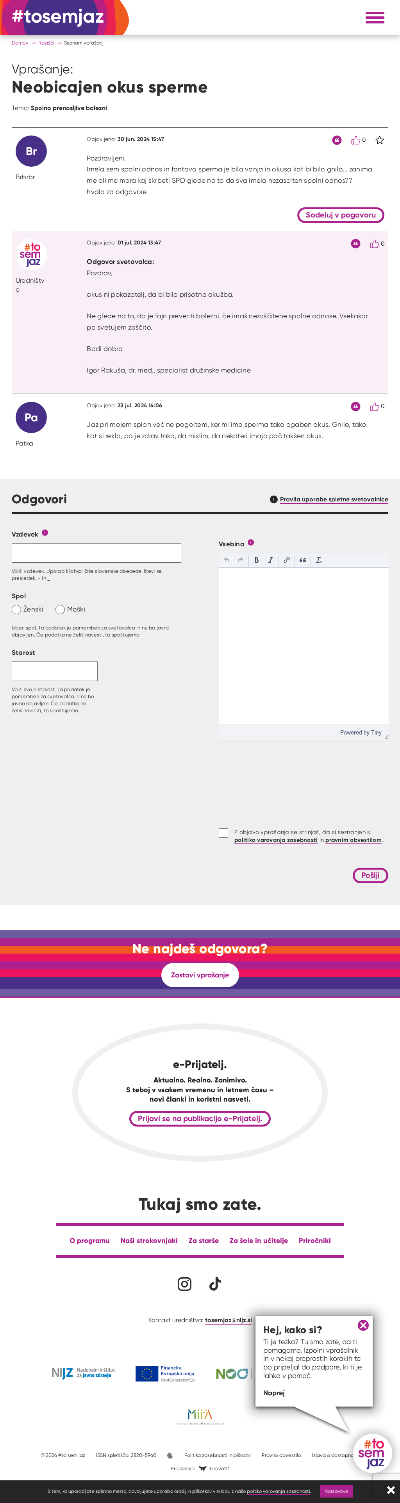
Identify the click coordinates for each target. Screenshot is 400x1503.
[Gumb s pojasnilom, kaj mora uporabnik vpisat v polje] (45, 532)
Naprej (274, 1392)
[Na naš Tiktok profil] (215, 1284)
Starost (24, 652)
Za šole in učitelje (259, 1240)
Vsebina (232, 544)
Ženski (33, 609)
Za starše (204, 1240)
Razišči (46, 43)
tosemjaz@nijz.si (228, 1320)
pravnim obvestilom (353, 839)
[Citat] (337, 140)
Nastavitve (336, 1491)
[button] (226, 561)
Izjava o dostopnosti (335, 1455)
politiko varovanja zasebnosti (278, 1491)
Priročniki (315, 1240)
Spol (19, 596)
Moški (76, 609)
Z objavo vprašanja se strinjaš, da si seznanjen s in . (308, 836)
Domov (20, 43)
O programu (90, 1240)
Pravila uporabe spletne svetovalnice (334, 499)
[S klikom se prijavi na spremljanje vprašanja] (379, 140)
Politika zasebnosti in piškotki (217, 1455)
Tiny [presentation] (376, 732)
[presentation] (226, 560)
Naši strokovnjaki (149, 1240)
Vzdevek (25, 534)
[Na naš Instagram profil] (184, 1284)
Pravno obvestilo (281, 1455)
